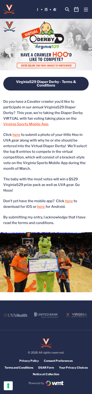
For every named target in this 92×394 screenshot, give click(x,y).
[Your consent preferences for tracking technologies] (8, 385)
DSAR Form (46, 367)
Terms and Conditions (18, 367)
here (16, 135)
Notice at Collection (46, 374)
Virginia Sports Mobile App (25, 124)
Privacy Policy (29, 360)
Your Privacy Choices (73, 367)
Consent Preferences (58, 360)
